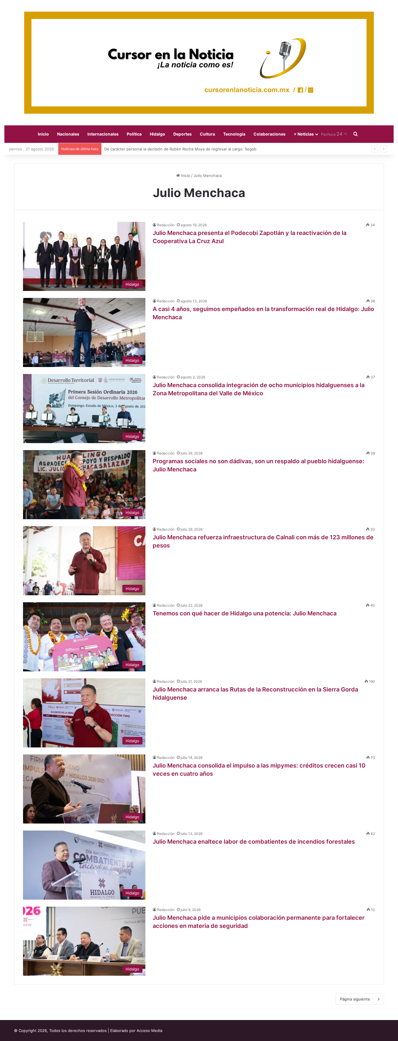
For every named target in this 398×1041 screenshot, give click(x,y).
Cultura (207, 133)
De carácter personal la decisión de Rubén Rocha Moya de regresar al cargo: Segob (180, 149)
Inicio (43, 133)
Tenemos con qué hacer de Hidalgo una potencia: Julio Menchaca (247, 613)
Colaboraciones (269, 133)
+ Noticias (304, 133)
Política (134, 133)
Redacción (166, 225)
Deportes (182, 133)
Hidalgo (157, 133)
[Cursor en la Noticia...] (199, 63)
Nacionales (68, 133)
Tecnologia (234, 133)
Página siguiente (355, 999)
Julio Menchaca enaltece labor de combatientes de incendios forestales (256, 841)
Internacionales (103, 133)
